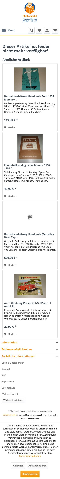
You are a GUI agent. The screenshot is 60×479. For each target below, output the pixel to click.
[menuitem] (8, 30)
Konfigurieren (30, 473)
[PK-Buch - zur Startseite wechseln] (30, 14)
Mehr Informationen (30, 456)
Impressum (8, 381)
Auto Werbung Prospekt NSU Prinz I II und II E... (28, 304)
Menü (11, 30)
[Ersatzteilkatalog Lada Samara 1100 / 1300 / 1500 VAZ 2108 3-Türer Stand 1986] (30, 148)
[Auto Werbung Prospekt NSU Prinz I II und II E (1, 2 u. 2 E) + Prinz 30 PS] (30, 286)
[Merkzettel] (39, 30)
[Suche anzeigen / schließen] (31, 30)
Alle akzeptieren (37, 465)
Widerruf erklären (13, 400)
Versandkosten (10, 414)
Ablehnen (18, 465)
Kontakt (6, 369)
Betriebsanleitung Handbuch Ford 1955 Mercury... (29, 98)
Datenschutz (8, 387)
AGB (4, 375)
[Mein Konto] (47, 30)
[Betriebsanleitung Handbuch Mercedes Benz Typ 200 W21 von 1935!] (30, 217)
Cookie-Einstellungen (13, 362)
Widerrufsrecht (10, 394)
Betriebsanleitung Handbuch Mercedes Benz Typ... (29, 236)
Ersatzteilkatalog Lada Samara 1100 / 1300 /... (28, 167)
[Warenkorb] (55, 30)
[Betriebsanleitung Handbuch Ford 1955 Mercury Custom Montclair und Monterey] (30, 79)
